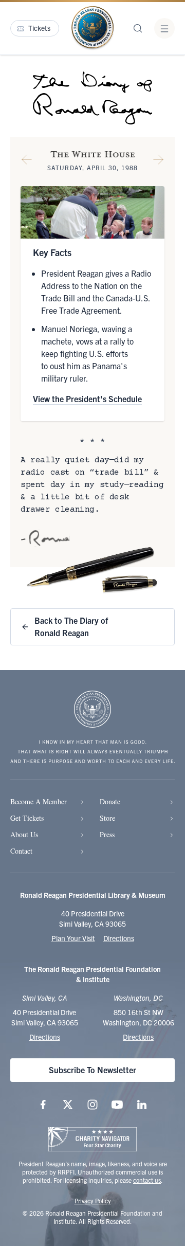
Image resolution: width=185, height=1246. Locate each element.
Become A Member (38, 801)
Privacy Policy (93, 1200)
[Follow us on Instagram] (92, 1104)
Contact (21, 851)
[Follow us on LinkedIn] (142, 1104)
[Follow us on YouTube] (117, 1104)
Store (107, 818)
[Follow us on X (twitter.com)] (68, 1104)
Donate (110, 801)
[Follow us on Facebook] (43, 1104)
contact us (147, 1180)
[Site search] (137, 28)
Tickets (39, 27)
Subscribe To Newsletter (92, 1069)
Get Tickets (27, 818)
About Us (24, 834)
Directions (118, 938)
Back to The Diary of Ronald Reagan (71, 626)
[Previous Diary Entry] (26, 161)
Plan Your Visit (73, 938)
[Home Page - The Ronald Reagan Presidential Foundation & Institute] (92, 28)
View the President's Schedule (87, 398)
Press (107, 834)
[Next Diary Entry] (158, 161)
